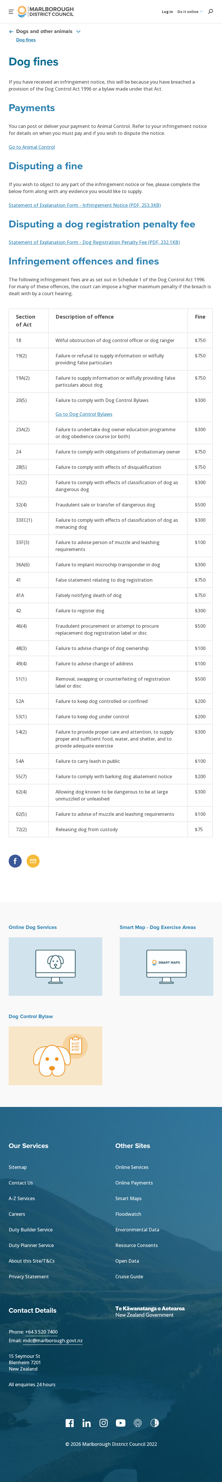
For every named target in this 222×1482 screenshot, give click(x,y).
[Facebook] (69, 1423)
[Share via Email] (33, 861)
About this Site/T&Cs (32, 1261)
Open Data (127, 1261)
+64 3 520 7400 (41, 1332)
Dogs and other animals (44, 31)
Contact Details (32, 1310)
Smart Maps (128, 1198)
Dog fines (26, 39)
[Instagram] (103, 1423)
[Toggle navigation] (78, 31)
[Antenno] (137, 1423)
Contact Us (21, 1183)
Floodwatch (128, 1214)
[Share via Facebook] (15, 861)
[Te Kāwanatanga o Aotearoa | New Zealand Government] (158, 1312)
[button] (11, 12)
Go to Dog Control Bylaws (84, 414)
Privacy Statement (29, 1276)
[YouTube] (120, 1423)
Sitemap (18, 1167)
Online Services (132, 1167)
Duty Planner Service (31, 1245)
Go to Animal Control (32, 147)
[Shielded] (154, 1423)
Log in (167, 12)
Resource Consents (136, 1245)
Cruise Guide (129, 1276)
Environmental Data (137, 1229)
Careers (17, 1214)
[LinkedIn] (86, 1423)
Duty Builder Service (31, 1229)
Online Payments (134, 1183)
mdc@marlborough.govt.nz (53, 1340)
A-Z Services (22, 1198)
